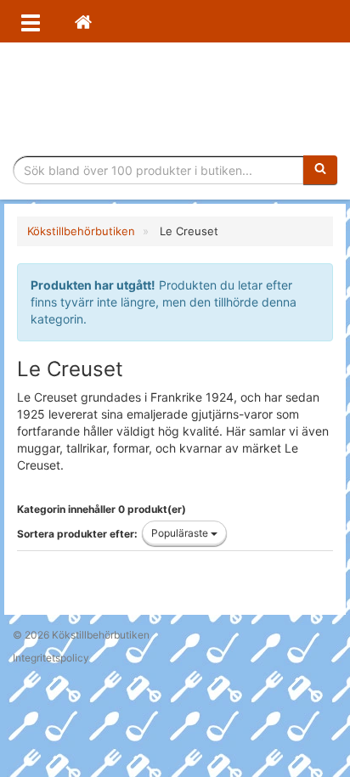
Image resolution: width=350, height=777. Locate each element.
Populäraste (181, 532)
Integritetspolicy (51, 657)
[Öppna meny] (30, 21)
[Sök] (320, 169)
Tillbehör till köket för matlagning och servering (175, 99)
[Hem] (83, 21)
